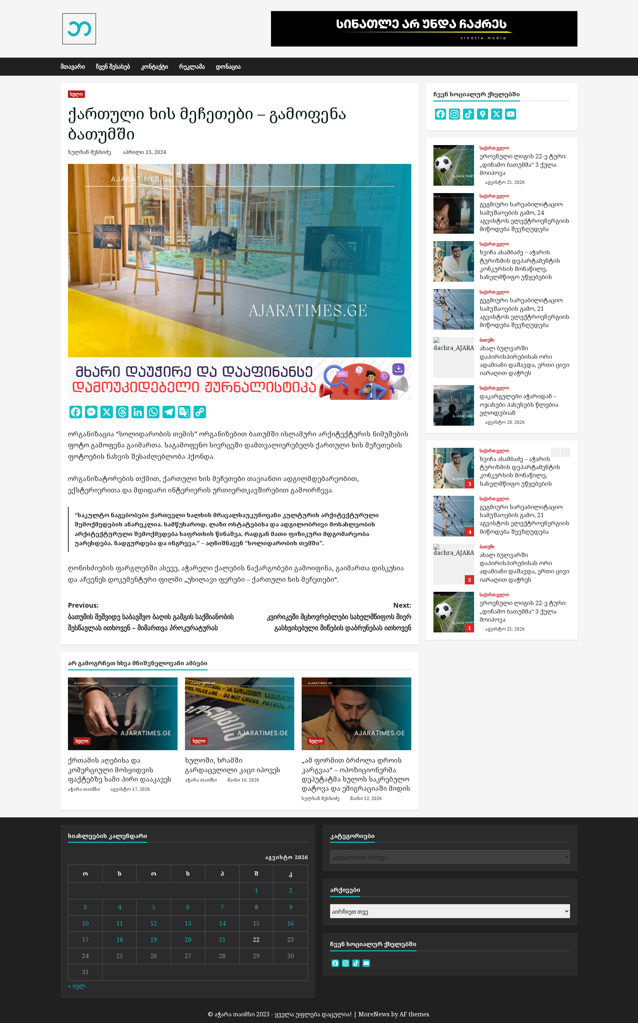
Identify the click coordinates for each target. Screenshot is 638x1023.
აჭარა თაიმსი (84, 789)
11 (119, 923)
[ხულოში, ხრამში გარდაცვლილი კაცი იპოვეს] (240, 714)
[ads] (239, 378)
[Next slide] (565, 452)
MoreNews (374, 1014)
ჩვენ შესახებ (113, 66)
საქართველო (494, 148)
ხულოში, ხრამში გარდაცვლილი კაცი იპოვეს (232, 765)
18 (119, 940)
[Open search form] (575, 66)
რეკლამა (192, 66)
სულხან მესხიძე (89, 151)
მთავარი (73, 66)
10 (85, 923)
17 (85, 940)
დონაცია (228, 66)
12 (153, 923)
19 (153, 940)
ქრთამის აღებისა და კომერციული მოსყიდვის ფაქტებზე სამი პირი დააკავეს (119, 769)
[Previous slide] (555, 452)
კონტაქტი (154, 66)
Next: (339, 616)
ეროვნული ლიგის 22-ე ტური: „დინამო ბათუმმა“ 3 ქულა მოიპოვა (453, 165)
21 (222, 940)
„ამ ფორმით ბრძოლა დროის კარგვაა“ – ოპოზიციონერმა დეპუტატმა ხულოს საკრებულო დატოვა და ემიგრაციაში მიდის (356, 774)
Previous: (151, 616)
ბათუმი (487, 340)
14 (222, 923)
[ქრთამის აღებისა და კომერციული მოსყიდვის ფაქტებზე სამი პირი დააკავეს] (123, 714)
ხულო (76, 94)
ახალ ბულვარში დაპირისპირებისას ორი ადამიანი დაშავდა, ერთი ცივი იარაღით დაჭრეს (453, 357)
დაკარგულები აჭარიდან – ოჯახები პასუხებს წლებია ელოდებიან (453, 405)
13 (188, 923)
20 (188, 940)
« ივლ (76, 986)
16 (290, 923)
